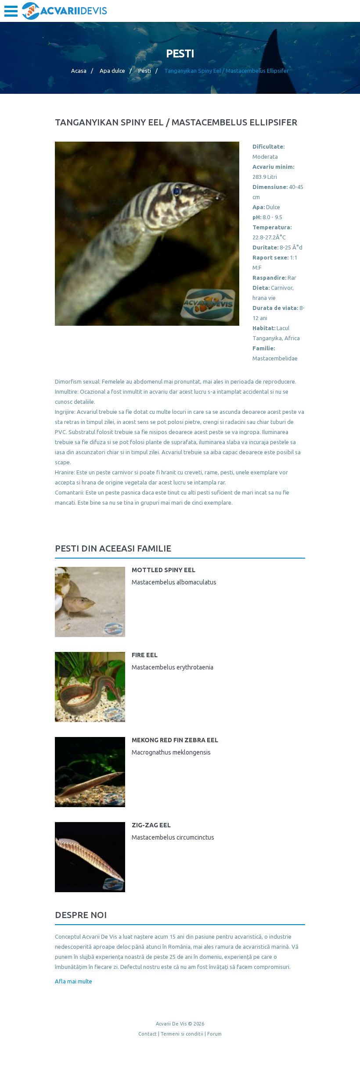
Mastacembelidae (275, 358)
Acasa (78, 71)
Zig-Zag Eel (151, 825)
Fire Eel (145, 655)
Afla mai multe (73, 981)
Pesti (144, 71)
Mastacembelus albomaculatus (174, 582)
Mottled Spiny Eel (163, 569)
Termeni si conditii (182, 1033)
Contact (147, 1033)
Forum (214, 1033)
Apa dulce (112, 71)
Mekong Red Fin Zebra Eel (175, 740)
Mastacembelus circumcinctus (173, 837)
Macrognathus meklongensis (171, 752)
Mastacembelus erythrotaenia (172, 667)
